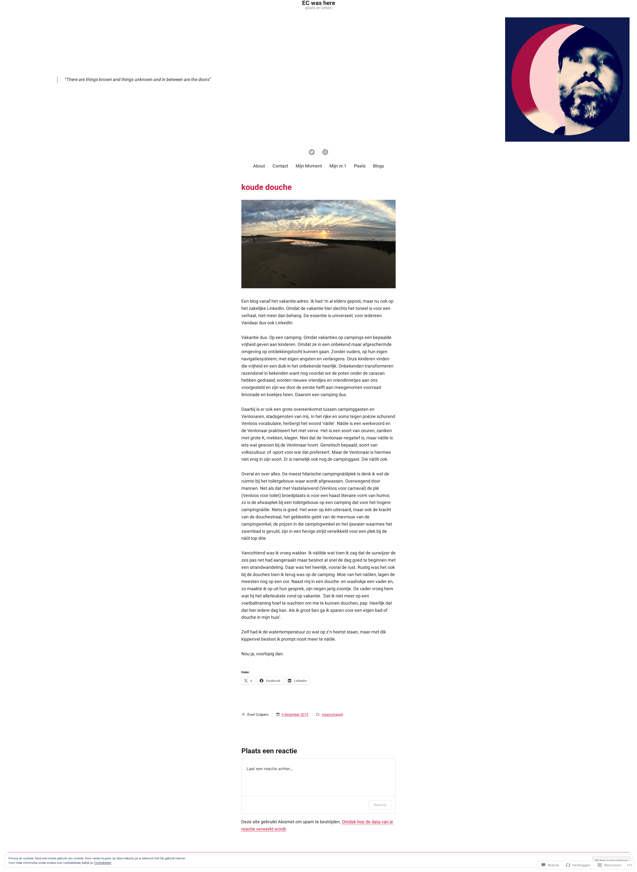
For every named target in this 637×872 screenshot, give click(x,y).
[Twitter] (312, 152)
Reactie (380, 805)
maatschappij (332, 714)
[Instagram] (325, 152)
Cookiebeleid (102, 863)
